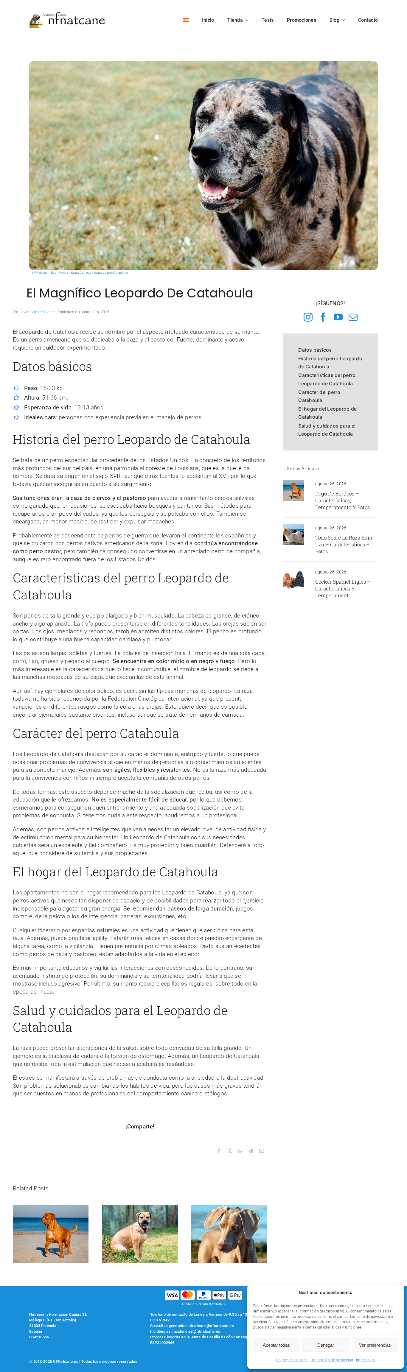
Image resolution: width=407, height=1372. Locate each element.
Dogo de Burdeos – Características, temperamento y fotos (342, 500)
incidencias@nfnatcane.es (196, 1331)
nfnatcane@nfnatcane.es (211, 1325)
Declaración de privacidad (331, 1360)
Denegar (325, 1345)
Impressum (365, 1360)
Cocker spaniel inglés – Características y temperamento (343, 588)
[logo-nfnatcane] (67, 13)
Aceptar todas (276, 1345)
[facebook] (323, 317)
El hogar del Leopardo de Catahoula (327, 413)
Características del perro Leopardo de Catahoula (326, 379)
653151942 (160, 1320)
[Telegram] (251, 1151)
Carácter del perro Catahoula (319, 396)
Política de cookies (291, 1360)
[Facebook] (219, 1151)
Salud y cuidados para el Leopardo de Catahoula (326, 430)
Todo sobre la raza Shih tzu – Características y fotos (343, 544)
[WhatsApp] (240, 1151)
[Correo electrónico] (261, 1151)
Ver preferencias (375, 1345)
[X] (229, 1151)
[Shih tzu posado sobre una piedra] (293, 527)
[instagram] (308, 317)
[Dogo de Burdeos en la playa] (293, 483)
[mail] (353, 317)
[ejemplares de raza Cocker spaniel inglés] (293, 571)
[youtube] (338, 317)
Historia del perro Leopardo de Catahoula (330, 362)
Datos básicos (315, 350)
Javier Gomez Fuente (37, 312)
